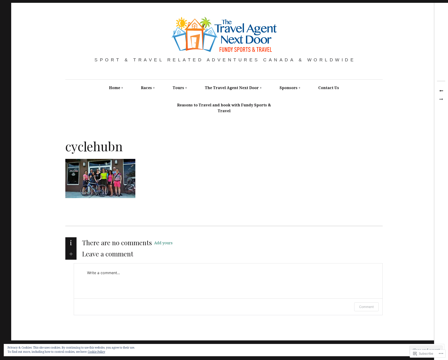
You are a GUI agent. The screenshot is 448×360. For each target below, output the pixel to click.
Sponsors (289, 88)
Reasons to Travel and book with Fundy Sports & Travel (224, 108)
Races (146, 88)
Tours (178, 88)
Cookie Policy (96, 351)
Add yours (163, 243)
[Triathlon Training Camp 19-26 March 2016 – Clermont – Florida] (441, 91)
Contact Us (328, 88)
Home (114, 88)
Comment (366, 307)
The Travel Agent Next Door (232, 88)
